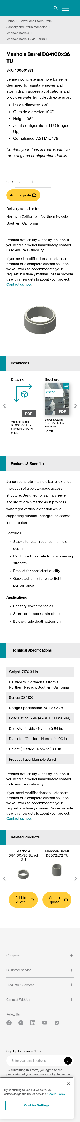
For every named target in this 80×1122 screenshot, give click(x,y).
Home (10, 21)
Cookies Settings (36, 1105)
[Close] (68, 1083)
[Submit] (68, 1061)
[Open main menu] (65, 8)
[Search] (56, 8)
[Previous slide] (4, 406)
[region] (37, 1098)
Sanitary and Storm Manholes (26, 27)
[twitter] (20, 1022)
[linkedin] (32, 1022)
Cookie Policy (56, 1094)
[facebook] (9, 1022)
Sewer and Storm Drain (36, 21)
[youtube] (44, 1022)
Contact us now (18, 284)
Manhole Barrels (17, 33)
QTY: (10, 182)
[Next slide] (76, 406)
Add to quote (20, 195)
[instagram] (56, 1022)
